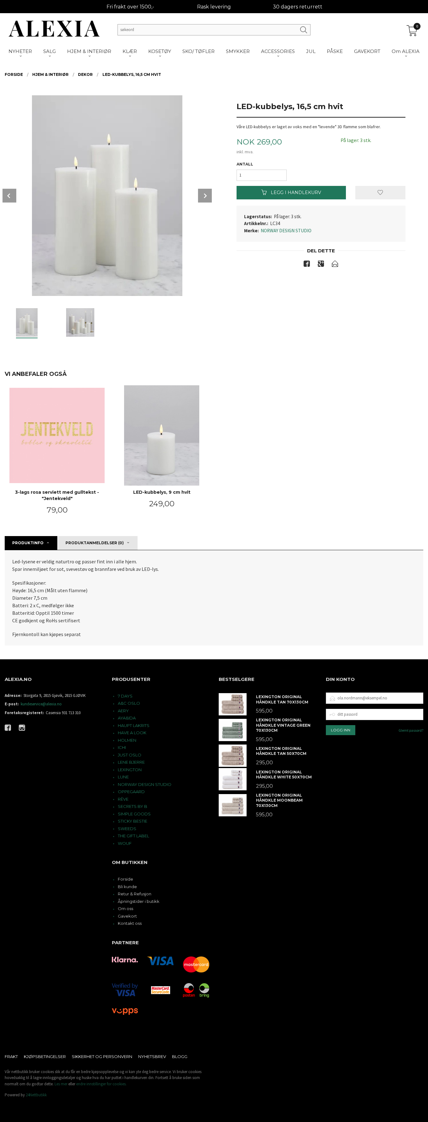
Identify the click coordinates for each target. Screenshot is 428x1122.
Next (205, 196)
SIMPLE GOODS (134, 813)
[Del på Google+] (320, 265)
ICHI (122, 747)
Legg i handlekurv (295, 192)
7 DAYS (125, 695)
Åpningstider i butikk (138, 901)
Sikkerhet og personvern (102, 1056)
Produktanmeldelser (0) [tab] (94, 542)
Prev (9, 196)
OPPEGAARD (131, 791)
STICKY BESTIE (132, 821)
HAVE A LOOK (132, 732)
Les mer (61, 1084)
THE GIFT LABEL (133, 835)
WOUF (125, 843)
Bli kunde (127, 886)
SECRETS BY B (132, 806)
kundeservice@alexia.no (41, 704)
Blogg (179, 1056)
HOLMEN (127, 740)
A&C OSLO (129, 703)
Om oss (125, 908)
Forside (125, 879)
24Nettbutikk (36, 1095)
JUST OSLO (129, 754)
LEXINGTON (130, 769)
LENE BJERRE (131, 762)
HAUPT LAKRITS (133, 725)
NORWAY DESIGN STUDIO (286, 231)
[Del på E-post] (335, 265)
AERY (123, 710)
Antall (245, 164)
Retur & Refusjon (134, 893)
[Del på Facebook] (306, 265)
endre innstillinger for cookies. (101, 1084)
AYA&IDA (127, 717)
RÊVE (123, 799)
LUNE (123, 776)
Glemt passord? (411, 730)
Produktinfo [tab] (28, 542)
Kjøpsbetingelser (45, 1056)
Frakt (11, 1056)
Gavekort (127, 916)
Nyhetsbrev (152, 1056)
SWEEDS (127, 828)
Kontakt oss (130, 923)
